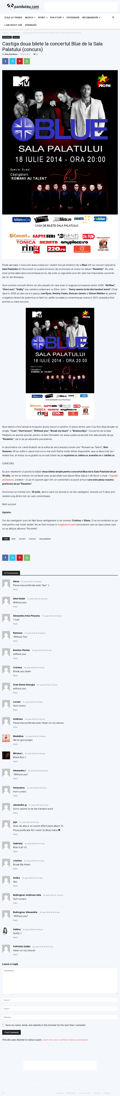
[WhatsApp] (27, 61)
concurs (32, 539)
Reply (15, 589)
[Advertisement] (81, 7)
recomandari (90, 17)
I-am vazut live (13, 25)
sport (41, 17)
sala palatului (45, 539)
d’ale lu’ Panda (13, 17)
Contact (106, 1093)
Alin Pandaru (11, 54)
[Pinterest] (20, 61)
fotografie (73, 17)
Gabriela (17, 843)
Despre (97, 1093)
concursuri (15, 32)
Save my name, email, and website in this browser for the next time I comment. (45, 1025)
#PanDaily (31, 25)
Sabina (17, 929)
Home (5, 32)
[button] (113, 17)
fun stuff (56, 17)
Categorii (59, 1093)
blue (13, 539)
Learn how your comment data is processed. (65, 1039)
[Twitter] (12, 61)
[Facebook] (5, 61)
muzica (29, 17)
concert (22, 539)
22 (37, 54)
